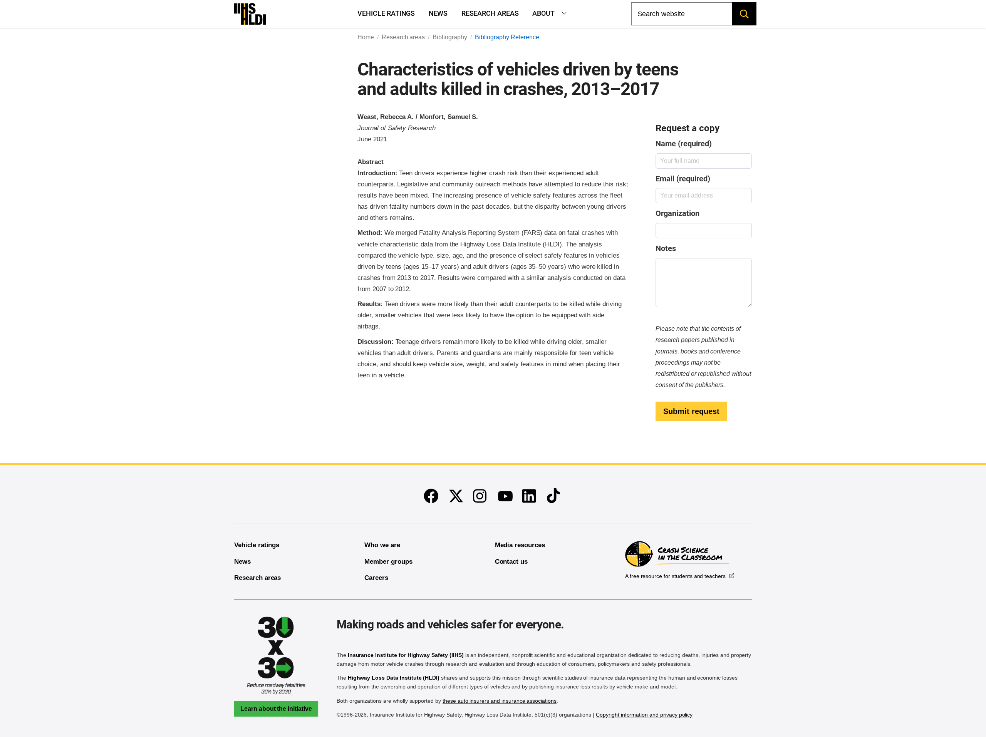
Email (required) (683, 178)
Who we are (382, 545)
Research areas (490, 13)
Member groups (388, 561)
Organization (677, 213)
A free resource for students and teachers (675, 576)
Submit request (691, 411)
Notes (666, 248)
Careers (376, 577)
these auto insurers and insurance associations (500, 701)
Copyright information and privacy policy (644, 715)
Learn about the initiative (276, 708)
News (438, 13)
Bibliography (450, 37)
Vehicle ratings (386, 13)
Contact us (511, 561)
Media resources (520, 545)
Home (365, 37)
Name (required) (683, 143)
